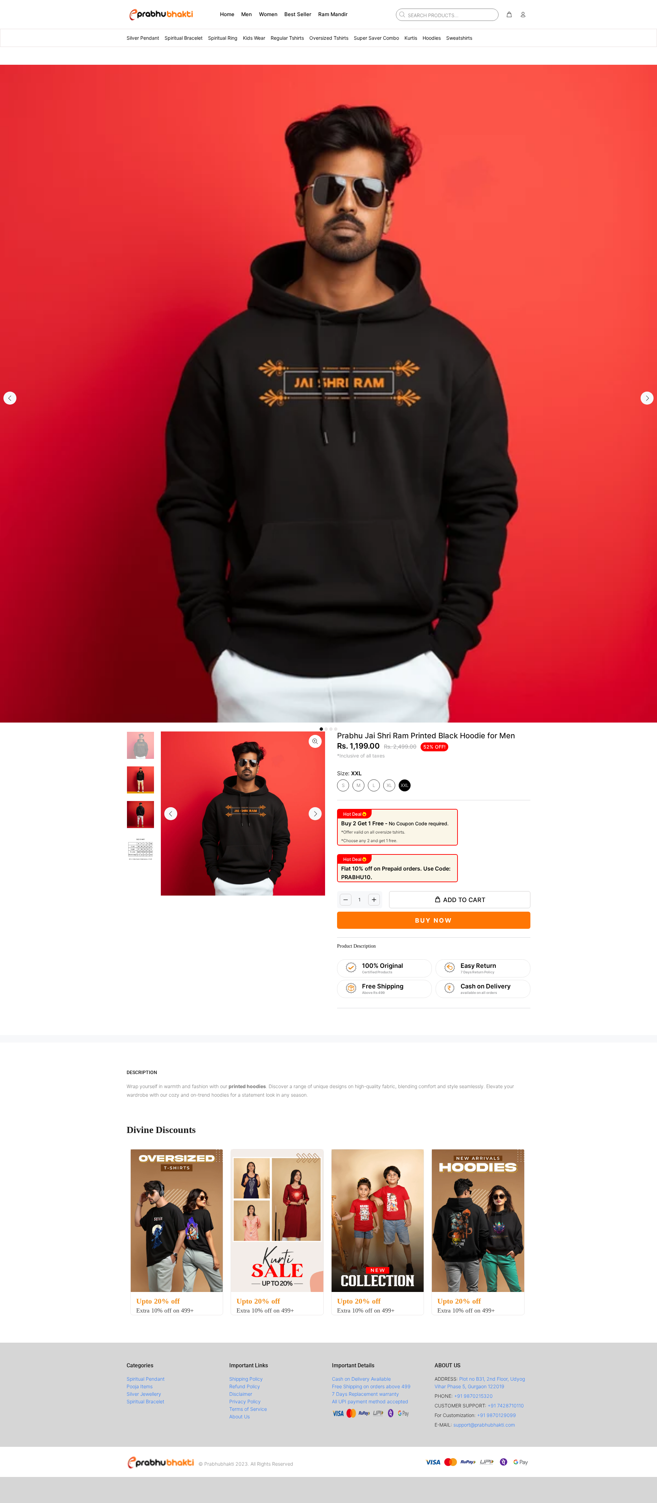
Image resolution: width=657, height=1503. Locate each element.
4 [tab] (335, 729)
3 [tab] (331, 729)
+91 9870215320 (473, 1396)
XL (389, 785)
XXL (405, 785)
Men (246, 14)
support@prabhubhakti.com (484, 1425)
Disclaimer (240, 1394)
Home (227, 14)
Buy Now (433, 920)
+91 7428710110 (506, 1405)
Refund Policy (244, 1386)
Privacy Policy (245, 1401)
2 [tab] (326, 729)
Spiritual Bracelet (145, 1401)
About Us (239, 1416)
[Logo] (161, 1462)
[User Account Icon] (523, 14)
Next (647, 398)
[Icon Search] (401, 14)
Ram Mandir (333, 14)
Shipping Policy (246, 1379)
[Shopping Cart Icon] (509, 14)
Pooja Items (140, 1386)
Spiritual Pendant (146, 1379)
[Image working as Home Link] (161, 14)
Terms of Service (248, 1409)
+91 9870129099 (496, 1415)
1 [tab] (321, 729)
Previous (9, 398)
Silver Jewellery (144, 1394)
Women (268, 14)
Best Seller (297, 14)
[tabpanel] (328, 394)
